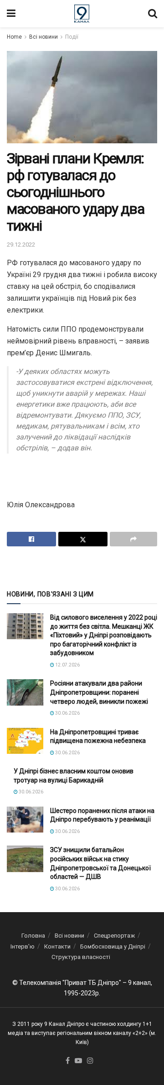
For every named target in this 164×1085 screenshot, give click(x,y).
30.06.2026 (67, 713)
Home (14, 37)
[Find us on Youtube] (78, 1061)
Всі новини (43, 37)
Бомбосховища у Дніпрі (112, 946)
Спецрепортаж (114, 935)
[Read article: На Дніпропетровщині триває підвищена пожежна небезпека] (25, 741)
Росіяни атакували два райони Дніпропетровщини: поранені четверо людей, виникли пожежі (99, 692)
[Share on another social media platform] (133, 539)
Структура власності (80, 957)
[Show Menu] (11, 13)
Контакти (57, 946)
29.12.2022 (21, 244)
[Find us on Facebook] (68, 1061)
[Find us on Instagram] (90, 1061)
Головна (33, 935)
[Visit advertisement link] (82, 567)
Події (71, 37)
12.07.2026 (67, 664)
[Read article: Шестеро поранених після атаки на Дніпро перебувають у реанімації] (25, 820)
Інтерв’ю (22, 946)
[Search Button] (152, 13)
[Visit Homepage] (81, 14)
